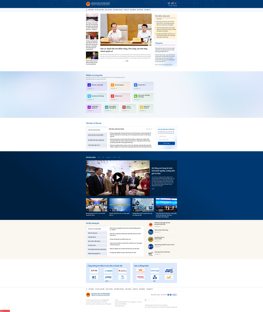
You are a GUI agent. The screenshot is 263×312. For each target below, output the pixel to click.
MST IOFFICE (140, 9)
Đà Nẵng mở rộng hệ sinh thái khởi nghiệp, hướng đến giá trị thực (163, 170)
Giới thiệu (91, 9)
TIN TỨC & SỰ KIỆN (99, 9)
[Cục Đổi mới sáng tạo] (122, 277)
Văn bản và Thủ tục (94, 123)
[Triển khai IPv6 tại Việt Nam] (150, 254)
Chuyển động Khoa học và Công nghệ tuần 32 (119, 214)
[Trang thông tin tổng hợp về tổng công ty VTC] (169, 270)
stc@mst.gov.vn (121, 305)
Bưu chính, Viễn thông (94, 241)
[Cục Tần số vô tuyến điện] (94, 270)
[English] (175, 3)
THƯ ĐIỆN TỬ (147, 9)
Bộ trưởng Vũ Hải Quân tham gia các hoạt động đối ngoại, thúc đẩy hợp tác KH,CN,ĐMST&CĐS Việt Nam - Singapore (92, 26)
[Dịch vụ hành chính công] (150, 232)
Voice (119, 157)
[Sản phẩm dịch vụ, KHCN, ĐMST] (150, 239)
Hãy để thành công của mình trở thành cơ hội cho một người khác (92, 62)
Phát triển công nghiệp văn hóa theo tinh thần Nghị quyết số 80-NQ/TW (125, 229)
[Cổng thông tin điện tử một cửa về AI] (150, 246)
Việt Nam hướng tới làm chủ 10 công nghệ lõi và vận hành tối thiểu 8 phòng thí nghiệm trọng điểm (166, 21)
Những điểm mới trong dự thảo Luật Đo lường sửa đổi (142, 214)
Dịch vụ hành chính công (161, 230)
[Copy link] (170, 295)
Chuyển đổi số (92, 237)
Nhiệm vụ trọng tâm (94, 75)
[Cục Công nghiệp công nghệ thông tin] (122, 270)
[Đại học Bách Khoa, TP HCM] (154, 277)
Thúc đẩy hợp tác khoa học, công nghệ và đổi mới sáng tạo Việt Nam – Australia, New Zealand (166, 215)
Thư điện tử (149, 289)
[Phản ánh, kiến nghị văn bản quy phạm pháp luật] (150, 224)
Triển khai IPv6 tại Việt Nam (162, 252)
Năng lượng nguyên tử (94, 253)
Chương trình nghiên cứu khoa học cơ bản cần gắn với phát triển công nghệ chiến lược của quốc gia (166, 27)
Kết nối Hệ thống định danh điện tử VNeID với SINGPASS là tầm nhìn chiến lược (124, 50)
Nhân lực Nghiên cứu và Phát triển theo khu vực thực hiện (124, 248)
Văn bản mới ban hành (94, 130)
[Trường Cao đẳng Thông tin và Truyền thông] (94, 277)
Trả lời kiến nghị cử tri (94, 145)
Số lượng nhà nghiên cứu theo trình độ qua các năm (123, 252)
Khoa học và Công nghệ (94, 229)
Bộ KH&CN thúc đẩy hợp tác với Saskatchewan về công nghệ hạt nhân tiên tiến (166, 33)
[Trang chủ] (86, 10)
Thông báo (159, 43)
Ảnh (103, 157)
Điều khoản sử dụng (155, 294)
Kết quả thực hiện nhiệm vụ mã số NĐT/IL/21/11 (163, 62)
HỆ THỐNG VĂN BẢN (118, 9)
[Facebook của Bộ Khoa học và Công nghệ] (168, 295)
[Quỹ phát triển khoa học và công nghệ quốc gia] (108, 277)
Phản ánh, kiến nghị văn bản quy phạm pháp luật (162, 223)
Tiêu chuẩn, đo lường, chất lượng (97, 249)
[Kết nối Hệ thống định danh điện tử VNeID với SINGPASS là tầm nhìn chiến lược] (126, 30)
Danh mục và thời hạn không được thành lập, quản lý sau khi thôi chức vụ (125, 234)
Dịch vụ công (108, 9)
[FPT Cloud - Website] (154, 270)
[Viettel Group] (140, 277)
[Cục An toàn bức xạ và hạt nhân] (108, 270)
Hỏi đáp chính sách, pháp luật (96, 140)
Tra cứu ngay (166, 143)
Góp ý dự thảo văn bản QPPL (95, 135)
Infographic (108, 157)
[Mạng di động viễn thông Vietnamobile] (140, 270)
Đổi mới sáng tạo (92, 233)
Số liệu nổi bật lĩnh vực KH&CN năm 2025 (120, 239)
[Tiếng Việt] (172, 3)
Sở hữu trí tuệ (92, 245)
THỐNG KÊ (126, 9)
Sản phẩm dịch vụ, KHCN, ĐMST (160, 238)
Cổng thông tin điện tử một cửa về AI (164, 244)
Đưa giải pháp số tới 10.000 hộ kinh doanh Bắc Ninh (95, 214)
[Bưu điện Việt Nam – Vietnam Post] (169, 277)
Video (99, 157)
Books (114, 157)
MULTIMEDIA (133, 9)
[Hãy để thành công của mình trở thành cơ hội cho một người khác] (92, 55)
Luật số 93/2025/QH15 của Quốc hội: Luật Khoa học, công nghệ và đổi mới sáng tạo (126, 244)
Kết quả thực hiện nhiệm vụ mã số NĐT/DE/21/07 (163, 57)
